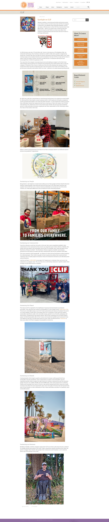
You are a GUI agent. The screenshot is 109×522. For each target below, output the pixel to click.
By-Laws (78, 83)
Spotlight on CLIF (44, 20)
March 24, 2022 (42, 16)
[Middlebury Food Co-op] (27, 5)
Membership (65, 2)
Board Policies (80, 85)
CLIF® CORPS (32, 260)
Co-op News (82, 2)
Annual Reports (80, 81)
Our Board (76, 2)
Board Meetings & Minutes (80, 63)
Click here (63, 318)
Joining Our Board (81, 56)
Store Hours (58, 2)
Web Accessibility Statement (42, 519)
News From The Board (80, 44)
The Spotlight (35, 506)
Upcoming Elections (81, 50)
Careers (71, 2)
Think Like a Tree (63, 309)
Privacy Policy (50, 519)
